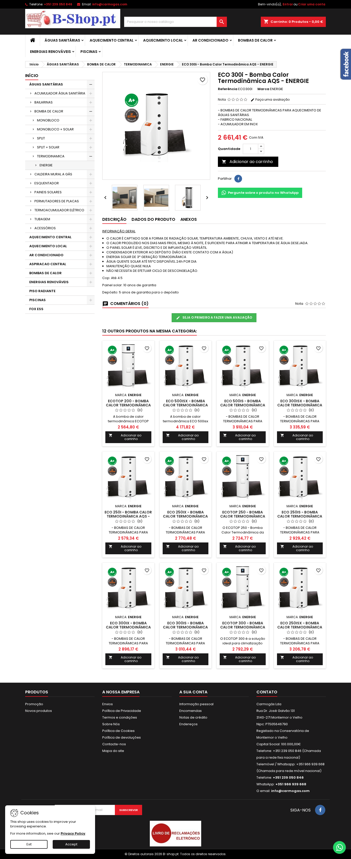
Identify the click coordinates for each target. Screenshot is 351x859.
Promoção (34, 704)
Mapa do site (113, 750)
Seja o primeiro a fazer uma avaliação (217, 317)
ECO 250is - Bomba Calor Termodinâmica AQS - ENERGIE (299, 516)
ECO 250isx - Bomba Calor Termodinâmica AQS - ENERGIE (299, 627)
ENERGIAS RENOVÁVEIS (50, 51)
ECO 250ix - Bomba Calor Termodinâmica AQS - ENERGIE (185, 516)
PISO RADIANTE (42, 291)
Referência (227, 89)
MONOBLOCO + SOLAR (55, 129)
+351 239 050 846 (58, 4)
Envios (107, 704)
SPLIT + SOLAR (48, 147)
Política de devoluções (121, 737)
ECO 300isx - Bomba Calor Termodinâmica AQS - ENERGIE (299, 405)
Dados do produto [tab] (153, 219)
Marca (263, 89)
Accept (71, 844)
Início (31, 76)
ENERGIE (46, 165)
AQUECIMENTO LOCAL (163, 40)
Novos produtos (38, 710)
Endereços (188, 724)
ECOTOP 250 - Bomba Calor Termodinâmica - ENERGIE (242, 516)
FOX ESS (36, 309)
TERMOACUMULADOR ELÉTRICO (59, 210)
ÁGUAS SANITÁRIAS (62, 40)
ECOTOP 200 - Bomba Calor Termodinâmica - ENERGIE (128, 405)
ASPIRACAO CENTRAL (47, 264)
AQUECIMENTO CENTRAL (112, 40)
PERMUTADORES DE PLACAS (56, 201)
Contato (266, 692)
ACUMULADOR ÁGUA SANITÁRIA (59, 93)
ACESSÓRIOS (45, 228)
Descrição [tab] (114, 219)
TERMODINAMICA (50, 156)
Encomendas (190, 710)
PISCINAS (88, 51)
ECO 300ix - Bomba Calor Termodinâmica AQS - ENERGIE (128, 627)
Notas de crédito (193, 717)
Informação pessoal (196, 704)
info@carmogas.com (109, 4)
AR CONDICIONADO (210, 40)
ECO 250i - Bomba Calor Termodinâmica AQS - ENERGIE (128, 516)
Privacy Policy (73, 833)
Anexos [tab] (188, 219)
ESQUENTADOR (46, 183)
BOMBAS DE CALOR (255, 40)
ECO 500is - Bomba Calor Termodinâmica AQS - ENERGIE (242, 405)
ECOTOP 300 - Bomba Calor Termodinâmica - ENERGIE (242, 627)
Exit (29, 844)
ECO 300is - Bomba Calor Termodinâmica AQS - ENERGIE (185, 627)
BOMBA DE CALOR (48, 111)
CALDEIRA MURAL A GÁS (53, 174)
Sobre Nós (111, 724)
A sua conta (193, 692)
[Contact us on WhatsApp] (339, 847)
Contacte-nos (114, 744)
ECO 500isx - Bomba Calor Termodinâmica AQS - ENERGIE (185, 405)
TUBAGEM (42, 219)
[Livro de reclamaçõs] (175, 833)
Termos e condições (119, 717)
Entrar (288, 4)
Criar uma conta (311, 4)
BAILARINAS (43, 102)
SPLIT (41, 138)
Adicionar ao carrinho (247, 162)
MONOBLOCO (48, 120)
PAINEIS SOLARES (48, 192)
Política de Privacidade (121, 710)
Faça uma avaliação (272, 99)
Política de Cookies (118, 730)
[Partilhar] (238, 179)
